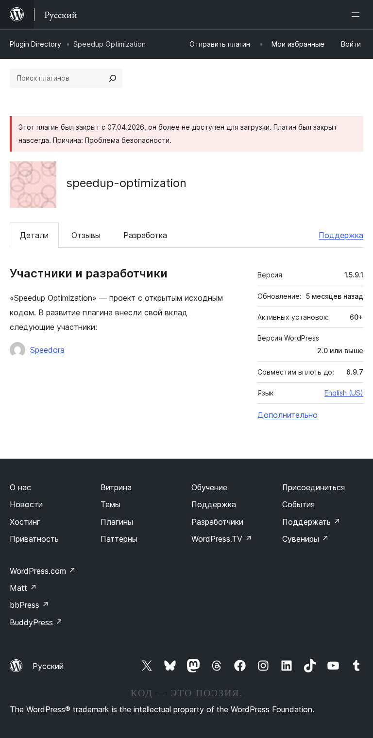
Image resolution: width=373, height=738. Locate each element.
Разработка (145, 235)
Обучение (209, 487)
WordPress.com (43, 571)
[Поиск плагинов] (112, 78)
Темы (110, 504)
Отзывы (86, 235)
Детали (34, 235)
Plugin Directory (35, 44)
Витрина (116, 487)
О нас (20, 487)
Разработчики (217, 522)
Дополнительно (287, 415)
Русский (48, 666)
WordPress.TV (221, 539)
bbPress (29, 605)
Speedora (47, 350)
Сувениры (305, 539)
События (298, 504)
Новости (26, 504)
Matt (23, 588)
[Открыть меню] (357, 14)
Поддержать (311, 522)
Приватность (34, 539)
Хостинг (25, 522)
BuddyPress (36, 622)
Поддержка (341, 235)
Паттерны (119, 539)
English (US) (343, 393)
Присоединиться (313, 487)
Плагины (117, 522)
